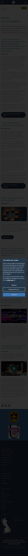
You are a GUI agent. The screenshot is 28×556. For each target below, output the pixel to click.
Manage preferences (14, 289)
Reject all (14, 285)
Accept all (14, 294)
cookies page (9, 280)
